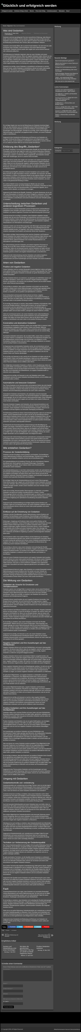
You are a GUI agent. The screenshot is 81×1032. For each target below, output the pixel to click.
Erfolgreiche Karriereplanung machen (65, 67)
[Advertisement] (40, 18)
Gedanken (14, 930)
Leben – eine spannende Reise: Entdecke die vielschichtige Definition (65, 78)
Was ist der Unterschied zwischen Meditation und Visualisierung (44, 935)
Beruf (67, 11)
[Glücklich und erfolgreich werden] (29, 5)
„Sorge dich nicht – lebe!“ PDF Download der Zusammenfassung (66, 99)
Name (5, 983)
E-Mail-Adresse (8, 988)
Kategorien (58, 150)
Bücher (32, 11)
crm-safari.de (59, 93)
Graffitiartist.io (59, 103)
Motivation (62, 11)
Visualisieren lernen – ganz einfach (65, 91)
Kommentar (6, 969)
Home (4, 25)
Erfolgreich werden (7, 11)
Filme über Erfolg (40, 11)
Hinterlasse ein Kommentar (40, 33)
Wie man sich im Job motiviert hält (64, 81)
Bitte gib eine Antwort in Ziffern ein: (13, 999)
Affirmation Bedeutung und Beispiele (11, 935)
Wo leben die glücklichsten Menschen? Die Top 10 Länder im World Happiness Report (27, 950)
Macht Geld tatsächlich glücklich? (64, 60)
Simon (57, 114)
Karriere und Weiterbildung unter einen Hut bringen (9, 948)
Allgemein (10, 25)
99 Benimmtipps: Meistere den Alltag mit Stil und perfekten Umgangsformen (66, 74)
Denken (29, 33)
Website (5, 993)
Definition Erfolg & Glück (21, 11)
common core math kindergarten (64, 90)
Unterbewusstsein (52, 11)
